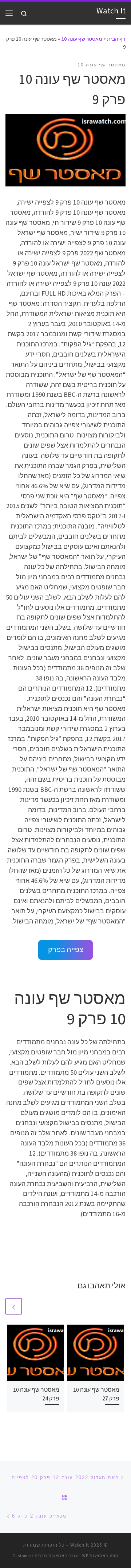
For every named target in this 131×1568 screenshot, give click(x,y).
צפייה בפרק (65, 949)
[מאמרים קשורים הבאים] (13, 1306)
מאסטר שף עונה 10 (81, 39)
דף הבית (116, 39)
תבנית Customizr (29, 1555)
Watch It (79, 1545)
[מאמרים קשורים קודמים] (31, 1306)
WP (85, 1555)
